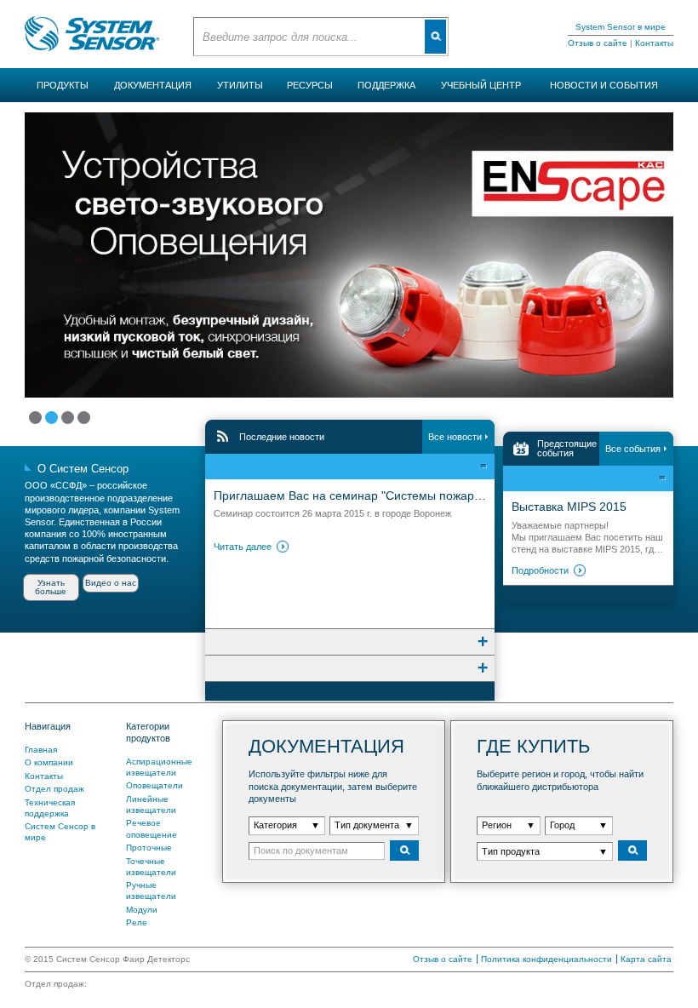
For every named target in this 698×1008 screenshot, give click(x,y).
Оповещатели (154, 785)
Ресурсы (310, 85)
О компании (49, 762)
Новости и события (604, 85)
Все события (633, 449)
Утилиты (240, 85)
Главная (41, 749)
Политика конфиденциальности (546, 959)
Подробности (540, 570)
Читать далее (243, 546)
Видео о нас (110, 582)
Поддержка (386, 85)
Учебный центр (481, 85)
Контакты (654, 43)
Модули (141, 909)
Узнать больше (50, 587)
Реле (136, 922)
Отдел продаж (54, 788)
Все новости (455, 437)
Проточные (149, 847)
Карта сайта (646, 959)
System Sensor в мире (620, 27)
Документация (153, 85)
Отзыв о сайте (597, 43)
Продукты (63, 85)
